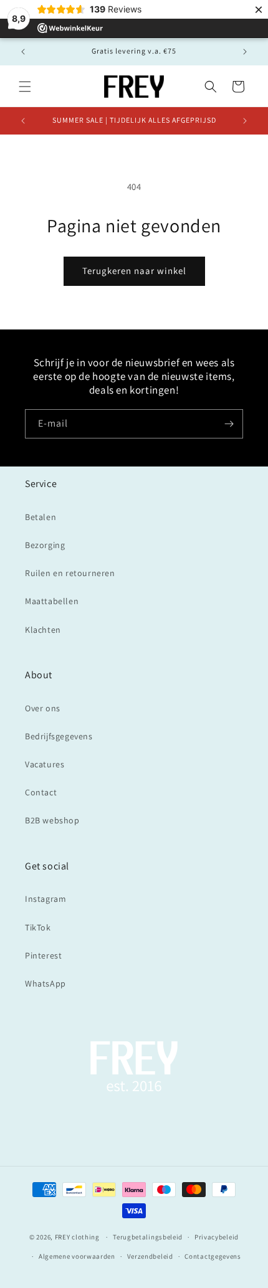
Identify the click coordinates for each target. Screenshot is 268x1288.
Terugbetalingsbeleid (148, 1237)
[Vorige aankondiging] (23, 51)
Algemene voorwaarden (77, 1256)
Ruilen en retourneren (70, 573)
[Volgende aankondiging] (245, 51)
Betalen (40, 517)
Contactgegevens (212, 1256)
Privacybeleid (216, 1237)
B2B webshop (52, 820)
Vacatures (44, 764)
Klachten (43, 629)
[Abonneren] (228, 423)
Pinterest (43, 955)
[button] (25, 86)
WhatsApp (45, 983)
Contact (41, 792)
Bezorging (45, 545)
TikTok (38, 927)
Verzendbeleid (150, 1256)
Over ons (42, 708)
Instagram (45, 898)
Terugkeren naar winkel (134, 271)
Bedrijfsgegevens (59, 736)
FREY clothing (77, 1237)
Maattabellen (52, 601)
